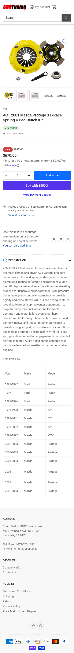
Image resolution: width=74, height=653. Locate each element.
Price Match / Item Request (20, 611)
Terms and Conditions (17, 591)
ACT (5, 109)
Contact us (10, 572)
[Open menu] (67, 7)
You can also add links (17, 245)
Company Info (11, 567)
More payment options (37, 194)
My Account (42, 7)
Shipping (8, 596)
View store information (21, 215)
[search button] (66, 18)
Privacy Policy (11, 606)
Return (7, 601)
